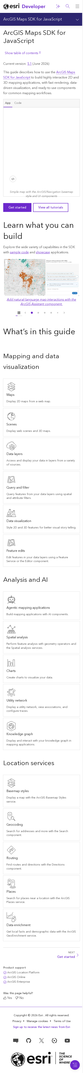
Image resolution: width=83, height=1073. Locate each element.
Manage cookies (37, 1021)
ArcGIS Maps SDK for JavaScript (32, 19)
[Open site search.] (68, 6)
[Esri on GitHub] (28, 1040)
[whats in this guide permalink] (6, 343)
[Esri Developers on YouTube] (67, 1040)
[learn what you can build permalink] (25, 237)
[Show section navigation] (77, 19)
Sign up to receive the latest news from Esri (41, 1027)
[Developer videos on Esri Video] (54, 1040)
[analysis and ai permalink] (51, 580)
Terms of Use (62, 1021)
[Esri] (41, 1059)
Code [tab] (18, 103)
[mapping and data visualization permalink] (42, 367)
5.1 (29, 64)
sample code (19, 252)
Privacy (16, 1021)
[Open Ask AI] (58, 6)
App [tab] (8, 103)
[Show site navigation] (77, 6)
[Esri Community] (16, 1040)
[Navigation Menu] (75, 1065)
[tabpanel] (41, 152)
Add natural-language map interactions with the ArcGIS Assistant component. (41, 302)
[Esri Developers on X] (41, 1040)
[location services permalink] (57, 763)
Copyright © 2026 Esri (29, 1015)
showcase (43, 252)
